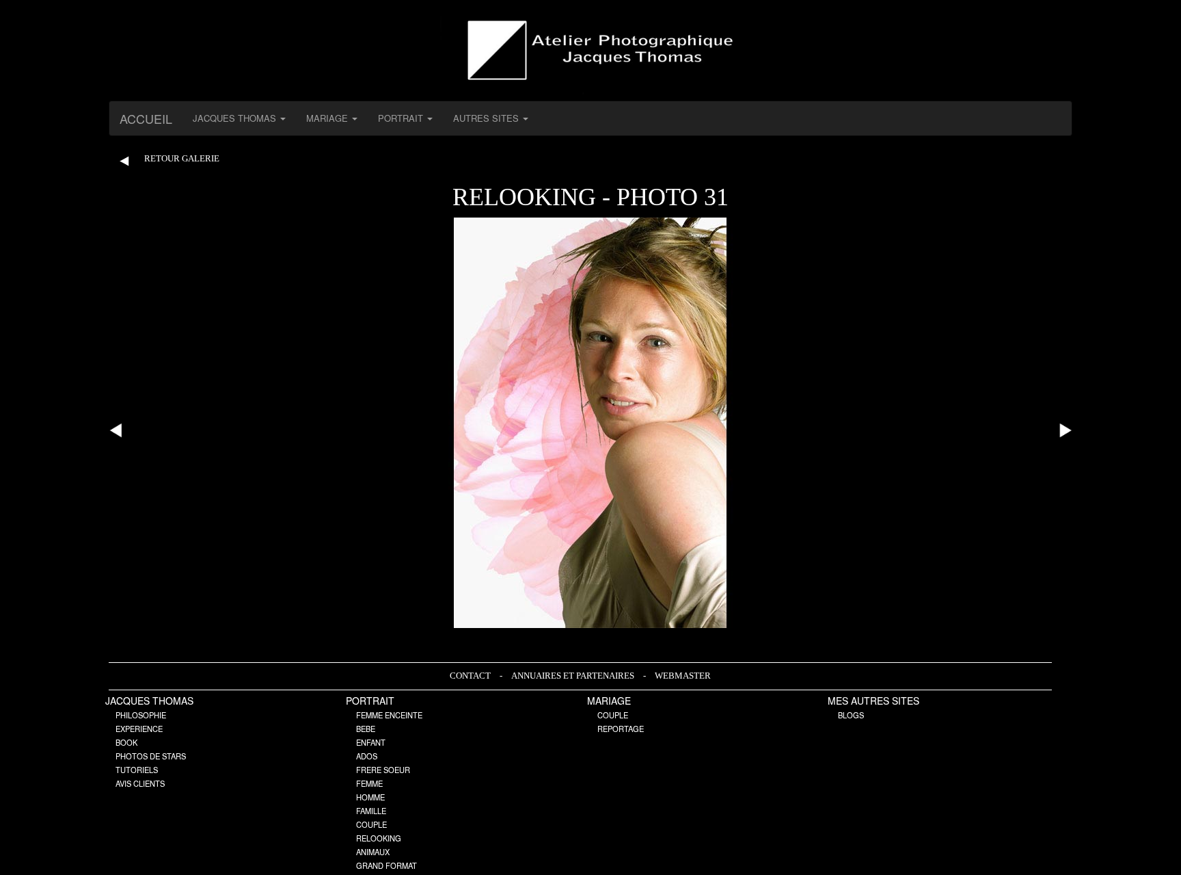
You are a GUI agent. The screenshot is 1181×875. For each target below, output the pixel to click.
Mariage (609, 700)
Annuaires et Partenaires (573, 675)
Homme (370, 797)
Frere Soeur (383, 769)
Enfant (370, 742)
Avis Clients (140, 783)
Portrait (370, 700)
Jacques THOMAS (149, 700)
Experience (139, 728)
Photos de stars (151, 755)
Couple (371, 824)
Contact (471, 675)
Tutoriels (137, 769)
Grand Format (386, 865)
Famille (371, 810)
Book (126, 742)
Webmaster (683, 675)
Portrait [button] (402, 118)
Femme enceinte (389, 714)
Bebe (365, 728)
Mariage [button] (328, 118)
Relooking (378, 838)
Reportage (620, 728)
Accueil (146, 118)
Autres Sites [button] (487, 118)
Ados (366, 755)
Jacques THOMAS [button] (236, 118)
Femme (369, 783)
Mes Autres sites (873, 700)
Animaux (373, 851)
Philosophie (141, 714)
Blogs (851, 714)
